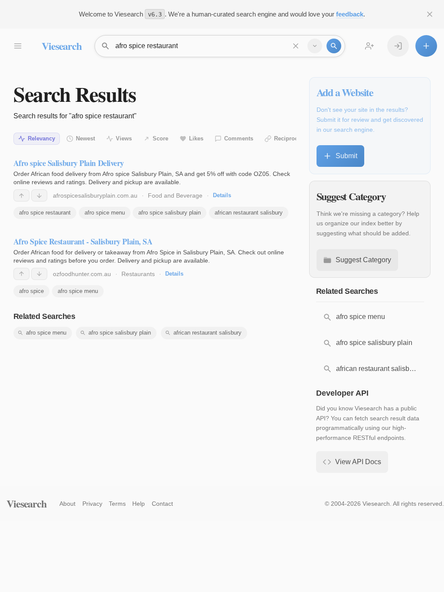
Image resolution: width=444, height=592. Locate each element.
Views (124, 138)
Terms (117, 503)
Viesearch (61, 45)
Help (138, 503)
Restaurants (138, 273)
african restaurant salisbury (249, 212)
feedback (349, 14)
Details (222, 195)
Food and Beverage (175, 195)
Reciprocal (288, 138)
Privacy (92, 503)
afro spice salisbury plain (169, 212)
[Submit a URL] (426, 46)
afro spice (31, 291)
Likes (196, 138)
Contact (162, 503)
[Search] (333, 46)
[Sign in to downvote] (39, 195)
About (67, 503)
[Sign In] (398, 46)
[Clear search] (295, 46)
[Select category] (314, 46)
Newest (85, 138)
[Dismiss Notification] (429, 14)
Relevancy (41, 138)
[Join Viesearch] (369, 46)
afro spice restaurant (45, 212)
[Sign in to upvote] (21, 195)
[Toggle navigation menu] (17, 46)
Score (160, 138)
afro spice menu (105, 212)
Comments (238, 138)
